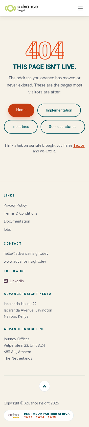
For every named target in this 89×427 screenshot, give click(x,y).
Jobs (7, 229)
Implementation (59, 110)
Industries (20, 126)
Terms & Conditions (20, 213)
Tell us (79, 145)
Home (21, 110)
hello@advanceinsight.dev (26, 253)
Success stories (63, 126)
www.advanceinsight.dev (25, 261)
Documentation (17, 221)
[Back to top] (44, 386)
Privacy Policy (15, 205)
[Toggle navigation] (80, 8)
